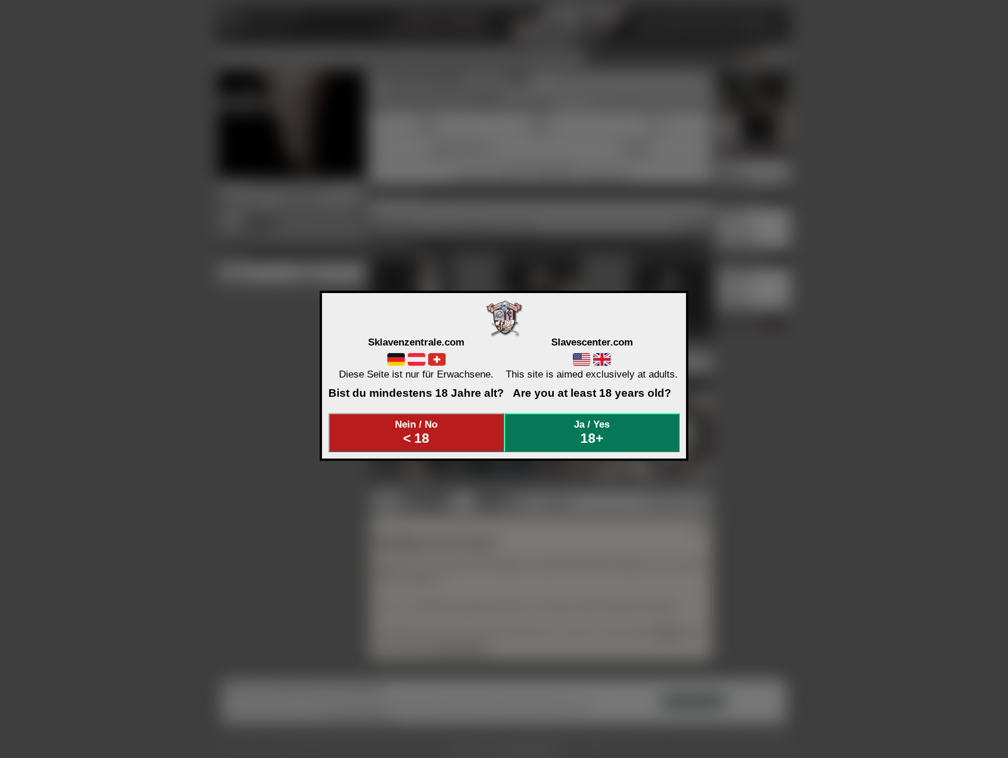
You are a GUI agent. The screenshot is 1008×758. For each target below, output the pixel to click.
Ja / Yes (592, 432)
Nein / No (416, 432)
